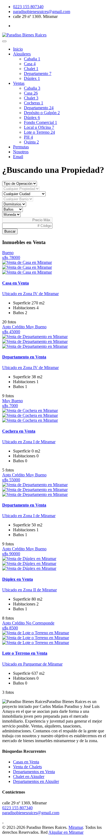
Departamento (37, 73)
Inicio (18, 49)
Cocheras (33, 103)
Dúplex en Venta (17, 579)
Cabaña (32, 59)
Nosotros (21, 151)
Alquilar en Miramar (65, 832)
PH (28, 137)
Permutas (21, 147)
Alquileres (22, 54)
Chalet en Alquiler (28, 776)
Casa (30, 63)
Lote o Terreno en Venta (24, 653)
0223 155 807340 (28, 6)
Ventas (18, 83)
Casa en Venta (15, 283)
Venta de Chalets (27, 766)
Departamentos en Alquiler (36, 781)
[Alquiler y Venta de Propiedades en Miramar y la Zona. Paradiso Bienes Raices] (24, 35)
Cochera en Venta (18, 431)
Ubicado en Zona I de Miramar (28, 441)
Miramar (76, 827)
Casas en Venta (26, 762)
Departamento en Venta (24, 357)
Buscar (9, 231)
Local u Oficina (39, 127)
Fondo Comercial (40, 122)
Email (18, 156)
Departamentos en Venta (34, 771)
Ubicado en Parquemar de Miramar (32, 664)
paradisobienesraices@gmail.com (41, 11)
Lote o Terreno (39, 132)
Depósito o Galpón (42, 112)
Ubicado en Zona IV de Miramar (30, 293)
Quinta (31, 142)
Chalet (31, 68)
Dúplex (32, 78)
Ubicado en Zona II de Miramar (29, 590)
